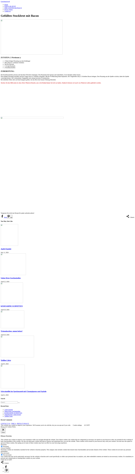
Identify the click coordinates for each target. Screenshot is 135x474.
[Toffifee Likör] (17, 357)
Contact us (7, 11)
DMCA (13, 423)
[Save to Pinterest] (6, 471)
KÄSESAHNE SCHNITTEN (12, 306)
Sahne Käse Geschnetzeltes (11, 278)
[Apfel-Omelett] (9, 245)
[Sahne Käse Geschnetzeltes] (13, 274)
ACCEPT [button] (87, 425)
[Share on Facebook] (5, 468)
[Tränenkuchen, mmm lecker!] (12, 327)
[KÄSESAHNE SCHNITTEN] (12, 302)
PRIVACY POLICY (23, 423)
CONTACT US (5, 423)
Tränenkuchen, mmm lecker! (11, 331)
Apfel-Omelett (6, 249)
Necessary (6, 446)
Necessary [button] (4, 444)
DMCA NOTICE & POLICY (13, 8)
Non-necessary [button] (5, 453)
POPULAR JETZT (10, 6)
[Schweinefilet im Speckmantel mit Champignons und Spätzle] (13, 388)
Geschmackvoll (5, 1)
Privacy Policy (8, 9)
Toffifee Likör (6, 360)
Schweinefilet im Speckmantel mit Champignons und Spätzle (23, 391)
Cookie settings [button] (77, 425)
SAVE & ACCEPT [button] (6, 460)
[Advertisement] (56, 100)
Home (6, 4)
